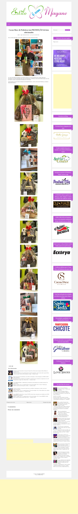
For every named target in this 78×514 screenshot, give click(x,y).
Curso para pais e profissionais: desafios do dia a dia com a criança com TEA (64, 427)
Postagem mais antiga (47, 402)
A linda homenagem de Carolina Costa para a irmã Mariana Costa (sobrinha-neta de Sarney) (63, 453)
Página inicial (29, 402)
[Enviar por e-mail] (9, 366)
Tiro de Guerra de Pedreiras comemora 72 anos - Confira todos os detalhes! (64, 389)
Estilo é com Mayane (42, 473)
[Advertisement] (19, 441)
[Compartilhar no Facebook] (12, 366)
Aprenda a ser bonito (57, 396)
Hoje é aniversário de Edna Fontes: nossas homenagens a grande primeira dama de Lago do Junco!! (64, 444)
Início (9, 24)
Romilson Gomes (40, 474)
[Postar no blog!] (10, 366)
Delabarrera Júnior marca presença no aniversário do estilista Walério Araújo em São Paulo (64, 419)
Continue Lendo (35, 373)
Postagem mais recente (11, 402)
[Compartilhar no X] (11, 366)
